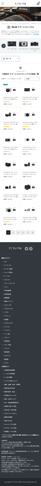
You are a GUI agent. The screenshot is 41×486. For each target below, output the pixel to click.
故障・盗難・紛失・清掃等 (12, 384)
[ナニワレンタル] (21, 3)
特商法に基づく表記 (10, 406)
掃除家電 (7, 352)
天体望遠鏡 (7, 290)
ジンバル (7, 327)
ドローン (7, 337)
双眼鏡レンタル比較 (10, 431)
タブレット (7, 316)
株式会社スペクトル (27, 435)
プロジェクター (9, 323)
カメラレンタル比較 (10, 428)
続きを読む (36, 34)
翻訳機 (6, 359)
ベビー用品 (7, 345)
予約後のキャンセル (10, 395)
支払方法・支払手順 (10, 410)
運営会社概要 (8, 417)
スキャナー (7, 280)
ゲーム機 (7, 334)
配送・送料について (10, 399)
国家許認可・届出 (9, 392)
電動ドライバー (9, 301)
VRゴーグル (7, 305)
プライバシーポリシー (11, 413)
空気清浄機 (7, 294)
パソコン (7, 348)
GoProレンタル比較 (10, 424)
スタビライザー (9, 308)
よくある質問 (8, 377)
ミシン (6, 287)
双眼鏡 (6, 319)
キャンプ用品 (8, 272)
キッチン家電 (8, 269)
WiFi (5, 261)
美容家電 (7, 341)
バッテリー (7, 330)
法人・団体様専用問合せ (11, 402)
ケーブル (7, 276)
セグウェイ (7, 355)
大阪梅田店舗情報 (9, 370)
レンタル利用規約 (9, 373)
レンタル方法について (11, 381)
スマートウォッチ (9, 283)
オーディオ (7, 265)
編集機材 (7, 298)
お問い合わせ (8, 421)
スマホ (6, 312)
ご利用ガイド (5, 366)
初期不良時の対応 (9, 388)
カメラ (6, 363)
